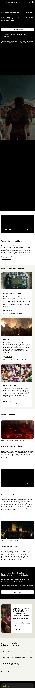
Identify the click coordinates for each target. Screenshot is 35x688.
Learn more (8, 311)
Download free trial (18, 30)
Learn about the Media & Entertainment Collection (15, 35)
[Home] (12, 2)
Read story (18, 629)
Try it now (6, 258)
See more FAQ (5, 672)
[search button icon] (29, 2)
